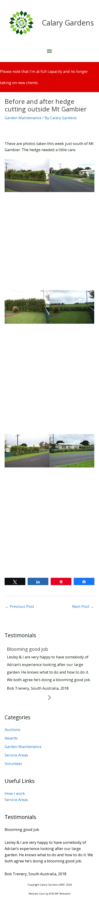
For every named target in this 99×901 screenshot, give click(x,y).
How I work (15, 793)
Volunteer (13, 763)
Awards (11, 738)
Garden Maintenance (23, 117)
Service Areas (16, 755)
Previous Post (19, 606)
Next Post (83, 606)
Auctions (12, 729)
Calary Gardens (68, 23)
